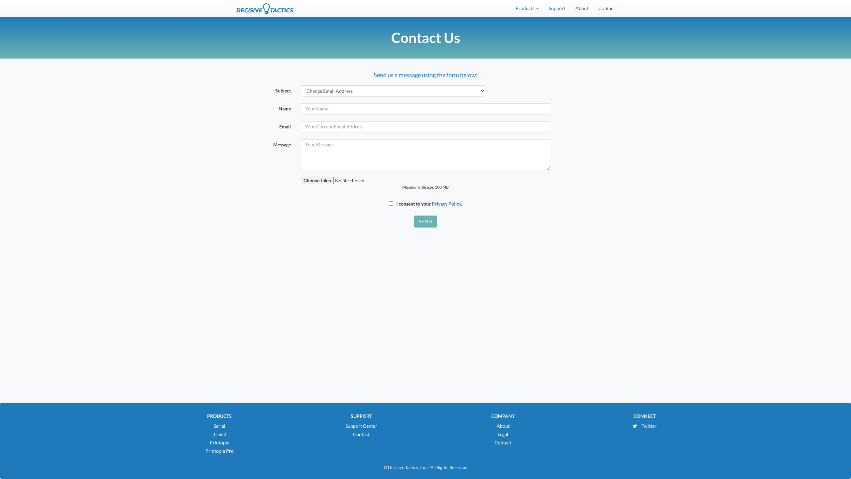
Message (282, 144)
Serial (219, 426)
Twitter (649, 426)
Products (526, 8)
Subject (283, 90)
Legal (503, 434)
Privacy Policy (446, 204)
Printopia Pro (219, 451)
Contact (606, 8)
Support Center (361, 426)
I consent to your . (428, 204)
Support (557, 8)
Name (285, 108)
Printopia (219, 442)
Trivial (219, 434)
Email (285, 126)
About (581, 8)
